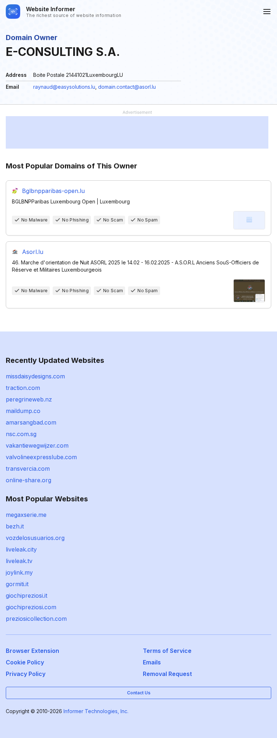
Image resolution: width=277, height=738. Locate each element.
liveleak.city (21, 549)
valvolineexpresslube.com (41, 457)
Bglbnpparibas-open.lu (53, 190)
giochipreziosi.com (31, 607)
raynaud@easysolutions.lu (64, 87)
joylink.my (19, 572)
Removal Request (167, 673)
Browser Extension (32, 650)
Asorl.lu (32, 251)
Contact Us (138, 692)
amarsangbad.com (31, 422)
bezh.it (15, 526)
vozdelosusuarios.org (35, 537)
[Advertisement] (137, 132)
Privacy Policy (25, 673)
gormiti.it (17, 584)
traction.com (23, 387)
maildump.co (23, 410)
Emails (152, 662)
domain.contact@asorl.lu (127, 87)
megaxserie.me (26, 514)
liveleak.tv (19, 561)
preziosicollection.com (36, 618)
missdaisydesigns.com (35, 376)
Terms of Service (167, 650)
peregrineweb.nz (29, 399)
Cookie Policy (25, 662)
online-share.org (28, 480)
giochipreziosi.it (26, 595)
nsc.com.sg (21, 434)
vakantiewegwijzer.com (37, 445)
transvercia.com (28, 468)
